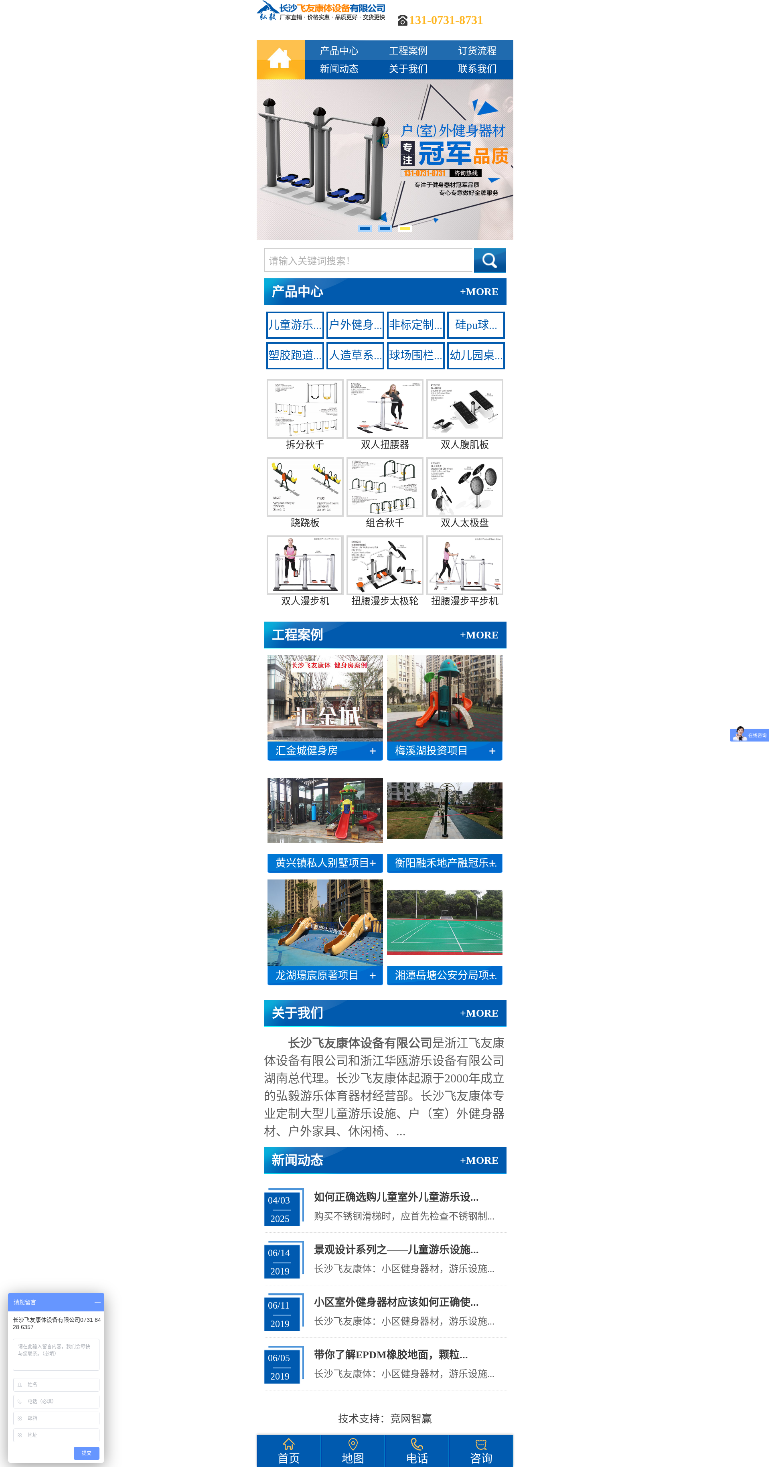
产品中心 (339, 51)
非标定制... (415, 325)
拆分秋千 (305, 445)
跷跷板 (305, 523)
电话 (417, 1459)
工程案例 (408, 51)
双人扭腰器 (385, 445)
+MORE (479, 292)
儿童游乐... (295, 325)
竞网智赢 (411, 1419)
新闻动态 (339, 69)
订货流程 (477, 51)
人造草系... (355, 355)
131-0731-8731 (446, 19)
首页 (289, 1459)
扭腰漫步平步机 (464, 601)
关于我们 (408, 69)
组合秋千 (385, 523)
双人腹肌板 (465, 445)
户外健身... (355, 325)
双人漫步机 (305, 601)
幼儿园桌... (476, 355)
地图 (353, 1459)
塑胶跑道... (295, 355)
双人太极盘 (465, 523)
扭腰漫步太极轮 (385, 601)
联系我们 (477, 69)
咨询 (481, 1459)
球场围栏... (415, 355)
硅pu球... (476, 325)
